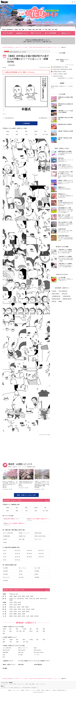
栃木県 (41, 598)
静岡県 (27, 607)
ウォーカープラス (4, 684)
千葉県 (26, 598)
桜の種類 (5, 668)
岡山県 (15, 611)
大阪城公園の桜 (66, 296)
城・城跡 (22, 539)
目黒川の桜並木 (55, 293)
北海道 (16, 29)
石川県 (11, 604)
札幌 (14, 594)
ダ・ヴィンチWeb (10, 687)
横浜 (23, 598)
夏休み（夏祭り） (32, 684)
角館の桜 (54, 301)
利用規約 (9, 690)
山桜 (21, 574)
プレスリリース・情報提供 (35, 690)
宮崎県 (31, 616)
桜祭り (35, 648)
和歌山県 (28, 609)
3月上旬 (18, 553)
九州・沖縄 (54, 29)
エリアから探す (8, 33)
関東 (23, 29)
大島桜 (6, 574)
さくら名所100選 (51, 33)
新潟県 (19, 602)
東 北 (4, 596)
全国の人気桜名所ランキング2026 (18, 51)
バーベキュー (39, 539)
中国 (46, 29)
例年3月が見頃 (21, 650)
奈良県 (23, 609)
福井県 (19, 604)
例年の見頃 (21, 664)
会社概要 (54, 690)
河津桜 (6, 580)
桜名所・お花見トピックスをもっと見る (26, 495)
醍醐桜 (60, 301)
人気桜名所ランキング (8, 660)
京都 (43, 29)
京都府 (15, 609)
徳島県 (19, 613)
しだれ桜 (38, 568)
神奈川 (31, 631)
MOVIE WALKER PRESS (26, 687)
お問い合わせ (27, 690)
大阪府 (11, 609)
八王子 (14, 598)
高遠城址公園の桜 (56, 299)
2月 (5, 550)
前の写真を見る (9, 118)
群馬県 (37, 598)
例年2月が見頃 (6, 650)
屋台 (6, 542)
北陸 (33, 29)
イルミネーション (42, 684)
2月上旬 (18, 550)
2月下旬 (42, 550)
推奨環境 (22, 690)
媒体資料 (42, 690)
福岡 (4, 633)
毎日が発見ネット (34, 687)
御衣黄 (37, 577)
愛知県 (11, 607)
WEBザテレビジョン (18, 687)
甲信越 (29, 29)
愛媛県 (15, 613)
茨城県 (11, 600)
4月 (5, 556)
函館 (17, 594)
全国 (4, 639)
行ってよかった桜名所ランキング (42, 660)
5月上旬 (18, 559)
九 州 (4, 616)
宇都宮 (45, 598)
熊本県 (23, 616)
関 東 (4, 598)
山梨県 (11, 602)
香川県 (11, 613)
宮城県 (11, 596)
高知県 (23, 613)
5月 (5, 559)
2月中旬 (30, 550)
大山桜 (21, 577)
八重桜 (6, 568)
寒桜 (37, 574)
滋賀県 (32, 609)
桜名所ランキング (23, 33)
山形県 (27, 596)
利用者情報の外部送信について (62, 690)
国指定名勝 (7, 536)
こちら (33, 72)
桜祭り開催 (38, 533)
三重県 (22, 607)
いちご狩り (10, 684)
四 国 (4, 613)
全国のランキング (11, 518)
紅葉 (37, 684)
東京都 (11, 598)
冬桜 (21, 571)
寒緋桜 (37, 571)
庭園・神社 (22, 536)
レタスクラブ (4, 687)
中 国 (4, 611)
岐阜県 (18, 607)
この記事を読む (26, 123)
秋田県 (23, 596)
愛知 (44, 631)
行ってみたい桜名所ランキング (25, 660)
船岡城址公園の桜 (67, 299)
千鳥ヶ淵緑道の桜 (63, 291)
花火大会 (26, 684)
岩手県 (19, 596)
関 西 (4, 609)
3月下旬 (42, 553)
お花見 (15, 684)
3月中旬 (30, 553)
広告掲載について (48, 690)
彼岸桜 (6, 571)
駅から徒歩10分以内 (40, 536)
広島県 (11, 611)
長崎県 (19, 616)
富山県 (15, 604)
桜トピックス (67, 33)
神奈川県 (19, 598)
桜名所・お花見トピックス (9, 664)
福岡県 (11, 616)
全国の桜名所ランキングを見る (65, 78)
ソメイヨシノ (23, 568)
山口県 (19, 611)
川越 (34, 598)
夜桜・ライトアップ (25, 533)
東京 (26, 29)
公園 (6, 539)
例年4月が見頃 (37, 650)
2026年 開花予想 (38, 664)
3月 (5, 553)
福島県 (31, 596)
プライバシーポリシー (16, 690)
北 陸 (4, 604)
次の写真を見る (43, 118)
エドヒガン (7, 577)
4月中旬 (30, 556)
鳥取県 (23, 611)
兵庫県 (19, 609)
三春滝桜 (54, 291)
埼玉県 (30, 598)
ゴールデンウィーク (20, 684)
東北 (20, 29)
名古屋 (14, 607)
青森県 (15, 596)
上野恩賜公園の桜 (56, 296)
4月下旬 (42, 556)
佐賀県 (15, 616)
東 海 (4, 607)
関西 (40, 29)
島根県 (27, 611)
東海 (37, 29)
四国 (49, 29)
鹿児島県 (36, 616)
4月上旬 (18, 556)
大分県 (27, 616)
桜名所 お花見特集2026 (7, 29)
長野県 (15, 602)
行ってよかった (37, 33)
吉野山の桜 (64, 293)
